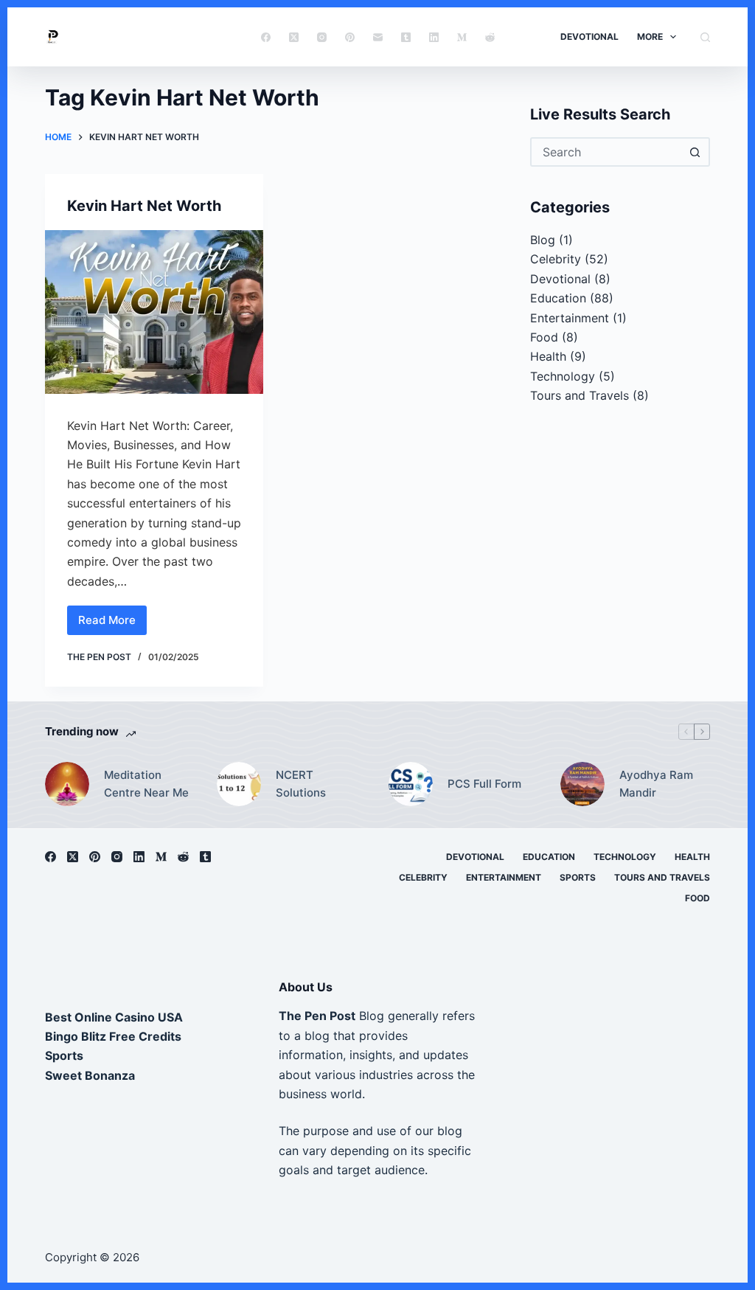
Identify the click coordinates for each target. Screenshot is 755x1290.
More (650, 36)
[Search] (705, 37)
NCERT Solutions (301, 784)
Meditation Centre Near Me (146, 784)
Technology (562, 376)
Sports (578, 877)
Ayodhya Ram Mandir (656, 784)
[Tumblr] (406, 37)
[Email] (378, 37)
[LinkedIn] (434, 37)
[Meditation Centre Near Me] (67, 784)
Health (548, 356)
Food (544, 337)
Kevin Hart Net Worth (144, 206)
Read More (108, 624)
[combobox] (606, 152)
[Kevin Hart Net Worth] (154, 312)
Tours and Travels (579, 395)
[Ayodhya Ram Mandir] (582, 784)
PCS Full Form (484, 784)
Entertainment (569, 318)
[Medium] (462, 37)
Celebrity (555, 259)
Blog (542, 239)
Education (558, 298)
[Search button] (695, 152)
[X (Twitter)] (294, 37)
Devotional (589, 36)
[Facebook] (266, 37)
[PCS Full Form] (411, 784)
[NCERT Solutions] (239, 784)
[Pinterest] (350, 37)
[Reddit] (490, 37)
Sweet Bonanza (90, 1075)
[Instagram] (322, 37)
